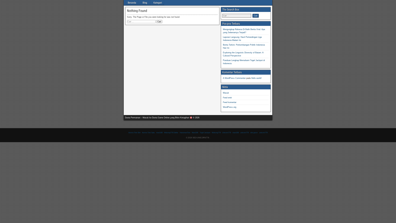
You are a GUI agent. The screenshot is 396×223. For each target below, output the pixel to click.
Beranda (132, 2)
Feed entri (227, 97)
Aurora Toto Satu (148, 132)
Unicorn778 (226, 132)
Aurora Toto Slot (134, 132)
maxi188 (159, 132)
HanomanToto (185, 132)
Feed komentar (229, 102)
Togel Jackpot (205, 132)
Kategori (157, 2)
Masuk (226, 93)
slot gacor (254, 132)
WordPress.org (229, 107)
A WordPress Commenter (234, 78)
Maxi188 (195, 132)
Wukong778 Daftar (171, 132)
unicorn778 (244, 132)
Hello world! (256, 78)
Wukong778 (216, 132)
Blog (145, 2)
